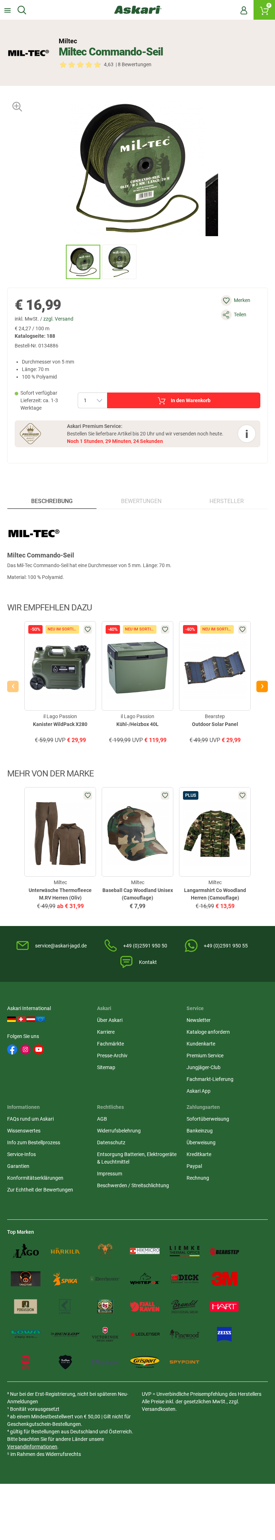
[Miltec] (28, 53)
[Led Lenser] (145, 1334)
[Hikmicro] (145, 1251)
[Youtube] (39, 1049)
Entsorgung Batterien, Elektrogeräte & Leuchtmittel (137, 1158)
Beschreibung (52, 501)
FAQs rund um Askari (30, 1119)
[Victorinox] (105, 1334)
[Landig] (65, 1306)
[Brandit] (184, 1306)
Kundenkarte (201, 1044)
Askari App (199, 1091)
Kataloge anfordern (208, 1032)
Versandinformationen (32, 1446)
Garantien (18, 1166)
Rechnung (198, 1178)
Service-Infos (21, 1154)
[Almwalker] (105, 1251)
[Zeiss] (224, 1334)
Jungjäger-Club (204, 1067)
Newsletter (199, 1020)
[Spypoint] (184, 1362)
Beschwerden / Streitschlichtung (133, 1185)
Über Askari (109, 1020)
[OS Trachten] (105, 1306)
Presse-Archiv (112, 1055)
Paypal (194, 1166)
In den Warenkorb (191, 400)
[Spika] (65, 1278)
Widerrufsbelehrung (119, 1131)
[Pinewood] (184, 1334)
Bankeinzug (200, 1131)
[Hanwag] (25, 1362)
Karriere (106, 1032)
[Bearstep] (224, 1251)
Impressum (109, 1173)
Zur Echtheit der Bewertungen (40, 1190)
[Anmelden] (244, 10)
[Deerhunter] (105, 1278)
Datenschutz (111, 1142)
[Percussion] (25, 1306)
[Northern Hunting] (65, 1362)
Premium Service (205, 1055)
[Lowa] (25, 1334)
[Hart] (224, 1306)
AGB (102, 1119)
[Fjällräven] (145, 1306)
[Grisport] (145, 1362)
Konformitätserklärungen (35, 1178)
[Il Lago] (25, 1251)
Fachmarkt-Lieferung (210, 1079)
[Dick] (184, 1278)
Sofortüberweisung (208, 1119)
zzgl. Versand (58, 319)
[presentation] (59, 261)
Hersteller (226, 501)
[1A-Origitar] (25, 1278)
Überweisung (201, 1142)
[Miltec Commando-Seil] (83, 262)
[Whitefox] (145, 1278)
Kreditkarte (199, 1154)
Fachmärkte (110, 1044)
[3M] (224, 1278)
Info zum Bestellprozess (33, 1142)
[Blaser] (105, 1362)
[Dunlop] (65, 1334)
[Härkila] (65, 1251)
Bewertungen (141, 501)
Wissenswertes (23, 1131)
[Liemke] (184, 1251)
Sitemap (106, 1067)
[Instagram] (25, 1049)
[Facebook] (12, 1049)
